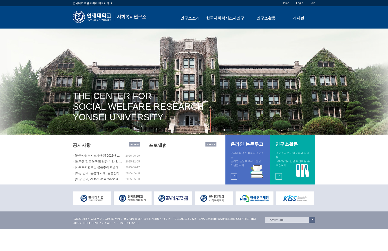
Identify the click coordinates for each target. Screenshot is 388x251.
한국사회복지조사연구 (225, 18)
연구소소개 (190, 18)
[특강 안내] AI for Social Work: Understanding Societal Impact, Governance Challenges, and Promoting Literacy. (98, 179)
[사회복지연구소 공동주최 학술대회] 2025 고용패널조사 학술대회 (98, 167)
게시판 (298, 18)
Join (312, 3)
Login (299, 3)
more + (134, 144)
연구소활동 (266, 18)
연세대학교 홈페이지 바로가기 (91, 3)
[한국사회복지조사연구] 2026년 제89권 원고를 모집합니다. (98, 155)
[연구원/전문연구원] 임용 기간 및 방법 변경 (98, 161)
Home (285, 3)
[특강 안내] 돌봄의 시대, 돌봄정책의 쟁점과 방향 (98, 173)
